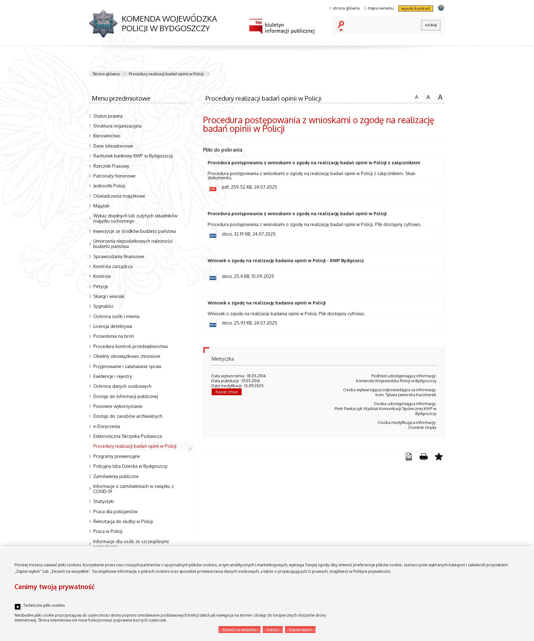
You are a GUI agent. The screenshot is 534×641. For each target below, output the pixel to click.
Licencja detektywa (112, 326)
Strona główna (106, 73)
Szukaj (342, 26)
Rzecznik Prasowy (111, 166)
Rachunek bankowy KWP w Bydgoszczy (133, 155)
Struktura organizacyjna (117, 125)
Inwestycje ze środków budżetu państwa (134, 231)
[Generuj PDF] (408, 457)
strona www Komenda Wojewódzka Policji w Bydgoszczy (441, 7)
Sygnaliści (103, 306)
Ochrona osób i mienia (116, 316)
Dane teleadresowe (113, 146)
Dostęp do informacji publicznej (125, 396)
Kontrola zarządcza (113, 266)
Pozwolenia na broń (113, 336)
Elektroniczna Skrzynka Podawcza (127, 436)
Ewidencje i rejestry (112, 376)
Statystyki (103, 501)
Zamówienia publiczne (116, 476)
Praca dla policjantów (115, 511)
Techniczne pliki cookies (44, 605)
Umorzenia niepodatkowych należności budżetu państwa (132, 243)
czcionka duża (439, 96)
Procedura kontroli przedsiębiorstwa (130, 346)
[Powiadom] (439, 457)
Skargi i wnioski (108, 296)
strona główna (346, 8)
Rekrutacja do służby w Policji (123, 521)
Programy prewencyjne (116, 456)
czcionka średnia (427, 96)
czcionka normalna (415, 96)
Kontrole (102, 276)
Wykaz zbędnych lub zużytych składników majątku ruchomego (135, 218)
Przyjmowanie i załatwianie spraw (127, 366)
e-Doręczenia (106, 426)
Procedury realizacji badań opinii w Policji (166, 73)
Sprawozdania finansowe (118, 256)
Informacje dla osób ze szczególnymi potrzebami (131, 543)
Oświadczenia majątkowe (119, 196)
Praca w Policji (107, 531)
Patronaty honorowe (114, 175)
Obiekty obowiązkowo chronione (126, 356)
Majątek (101, 205)
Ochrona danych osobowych (122, 386)
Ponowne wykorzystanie (117, 406)
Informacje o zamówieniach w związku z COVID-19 (133, 488)
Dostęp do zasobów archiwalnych (127, 416)
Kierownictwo (107, 135)
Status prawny (108, 116)
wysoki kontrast (415, 8)
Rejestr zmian (226, 392)
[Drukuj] (423, 457)
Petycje (100, 286)
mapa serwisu (381, 8)
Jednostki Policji (109, 185)
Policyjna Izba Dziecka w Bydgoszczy (130, 466)
